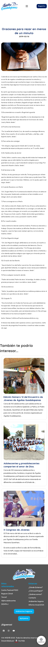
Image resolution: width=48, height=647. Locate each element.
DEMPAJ (4, 604)
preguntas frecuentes (18, 325)
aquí (5, 328)
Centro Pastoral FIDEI (9, 590)
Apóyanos (24, 618)
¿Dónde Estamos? (36, 587)
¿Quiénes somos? (35, 594)
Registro (41, 6)
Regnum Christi (7, 593)
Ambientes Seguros (36, 601)
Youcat (4, 597)
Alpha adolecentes (8, 600)
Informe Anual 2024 (36, 605)
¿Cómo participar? (36, 591)
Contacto (32, 598)
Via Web (21, 641)
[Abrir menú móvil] (27, 6)
